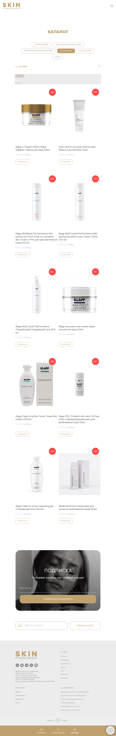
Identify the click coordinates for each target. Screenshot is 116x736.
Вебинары (19, 699)
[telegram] (26, 665)
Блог (62, 671)
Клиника (64, 656)
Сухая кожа (42, 45)
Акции (63, 667)
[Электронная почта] (22, 665)
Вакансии (64, 674)
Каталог (18, 692)
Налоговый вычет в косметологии (73, 695)
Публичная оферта (68, 703)
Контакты (64, 678)
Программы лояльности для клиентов (75, 692)
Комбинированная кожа (38, 51)
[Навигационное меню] (111, 6)
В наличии (66, 51)
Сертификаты (21, 695)
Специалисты (66, 663)
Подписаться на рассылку (70, 710)
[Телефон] (17, 665)
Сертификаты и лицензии (70, 706)
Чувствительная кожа (68, 45)
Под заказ (85, 51)
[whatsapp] (36, 665)
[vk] (31, 665)
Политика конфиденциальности (72, 699)
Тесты (18, 703)
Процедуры (65, 660)
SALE (58, 57)
